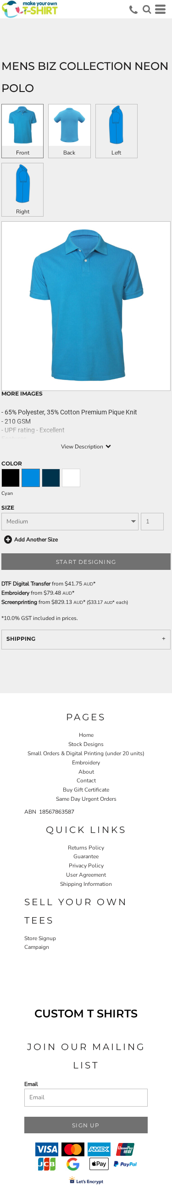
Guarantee (86, 856)
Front (22, 152)
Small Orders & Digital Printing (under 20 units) (86, 753)
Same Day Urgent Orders (86, 799)
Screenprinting (19, 602)
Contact (86, 780)
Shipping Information (86, 884)
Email (31, 1084)
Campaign (36, 947)
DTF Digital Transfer (25, 583)
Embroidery (15, 593)
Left (116, 152)
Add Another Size (36, 539)
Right (22, 211)
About (86, 771)
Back (69, 152)
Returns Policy (86, 847)
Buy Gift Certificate (86, 789)
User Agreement (86, 874)
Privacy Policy (86, 865)
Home (86, 735)
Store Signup (40, 938)
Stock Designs (86, 744)
